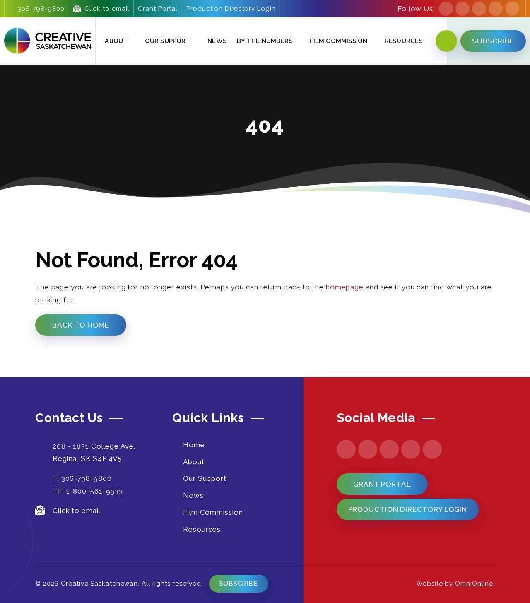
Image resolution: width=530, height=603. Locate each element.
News (216, 41)
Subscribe (238, 583)
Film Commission (338, 41)
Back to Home (80, 325)
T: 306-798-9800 (82, 478)
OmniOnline (474, 583)
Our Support (167, 41)
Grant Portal (158, 8)
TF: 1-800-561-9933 (88, 491)
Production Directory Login (230, 8)
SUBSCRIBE (493, 41)
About (116, 41)
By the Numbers (264, 41)
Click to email (107, 8)
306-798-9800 (41, 8)
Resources (202, 529)
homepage (345, 287)
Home (194, 445)
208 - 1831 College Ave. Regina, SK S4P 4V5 (94, 452)
